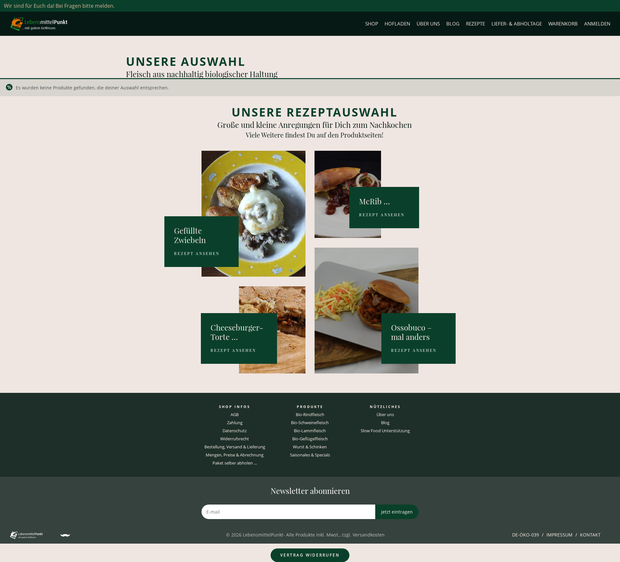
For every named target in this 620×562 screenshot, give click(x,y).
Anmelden (597, 23)
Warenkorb (563, 23)
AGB (235, 414)
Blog (453, 23)
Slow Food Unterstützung (385, 431)
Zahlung (235, 422)
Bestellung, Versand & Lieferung (234, 447)
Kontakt (590, 535)
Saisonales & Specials (310, 455)
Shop (371, 23)
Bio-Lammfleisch (310, 431)
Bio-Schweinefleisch (310, 422)
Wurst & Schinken (310, 447)
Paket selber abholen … (234, 463)
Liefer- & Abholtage (516, 23)
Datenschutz (234, 431)
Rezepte (475, 23)
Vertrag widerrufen (310, 555)
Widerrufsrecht (234, 439)
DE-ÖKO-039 (525, 535)
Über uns (428, 23)
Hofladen (397, 23)
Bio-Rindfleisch (310, 414)
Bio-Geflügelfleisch (310, 439)
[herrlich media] (65, 535)
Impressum (559, 535)
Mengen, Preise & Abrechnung (235, 455)
